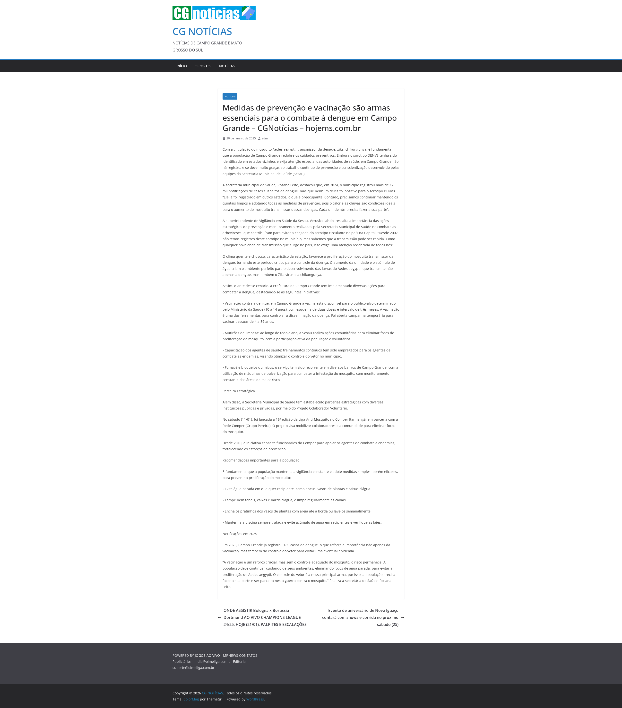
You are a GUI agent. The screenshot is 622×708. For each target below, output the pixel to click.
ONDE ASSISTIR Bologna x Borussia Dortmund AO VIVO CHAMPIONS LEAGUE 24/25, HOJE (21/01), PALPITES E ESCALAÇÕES (265, 617)
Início (181, 66)
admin (266, 138)
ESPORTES (203, 66)
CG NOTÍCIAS (202, 31)
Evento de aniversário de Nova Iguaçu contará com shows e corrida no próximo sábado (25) (360, 617)
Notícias (227, 66)
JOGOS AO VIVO (207, 655)
